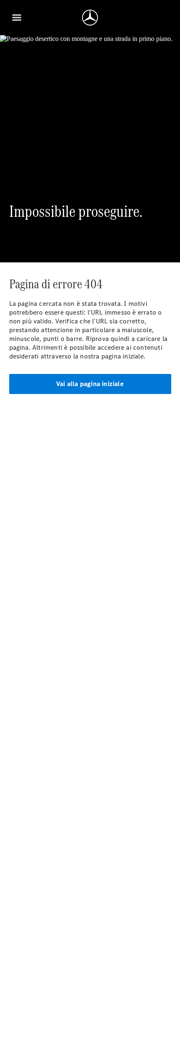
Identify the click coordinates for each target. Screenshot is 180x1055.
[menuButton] (17, 17)
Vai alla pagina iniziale (90, 383)
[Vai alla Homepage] (90, 17)
